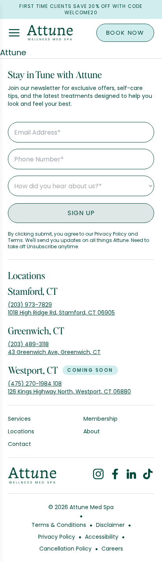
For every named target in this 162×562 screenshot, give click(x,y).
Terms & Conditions (58, 525)
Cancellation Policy (65, 549)
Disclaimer (110, 525)
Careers (112, 549)
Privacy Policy (56, 537)
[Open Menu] (14, 32)
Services (19, 419)
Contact (19, 444)
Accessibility (101, 537)
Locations (21, 431)
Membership (100, 419)
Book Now (125, 32)
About (91, 431)
